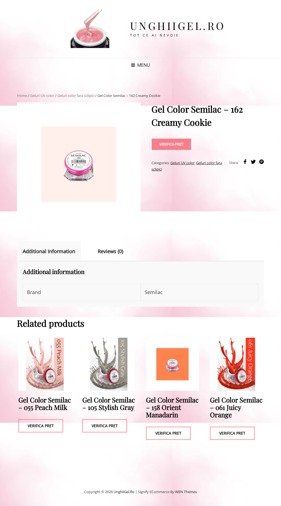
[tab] (54, 251)
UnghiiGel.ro (178, 26)
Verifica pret (171, 144)
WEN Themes (186, 491)
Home (22, 95)
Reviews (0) (110, 251)
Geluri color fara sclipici (75, 95)
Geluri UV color (42, 95)
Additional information (49, 251)
